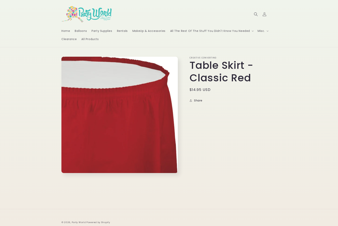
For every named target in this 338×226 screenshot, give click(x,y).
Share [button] (198, 100)
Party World (79, 222)
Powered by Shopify (98, 222)
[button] (211, 31)
